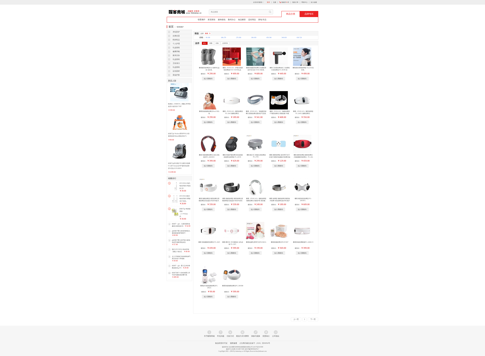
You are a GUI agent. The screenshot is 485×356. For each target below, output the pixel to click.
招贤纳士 (266, 336)
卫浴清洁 (176, 63)
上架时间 (225, 43)
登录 (268, 2)
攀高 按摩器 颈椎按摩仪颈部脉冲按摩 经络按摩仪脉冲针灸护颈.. (279, 201)
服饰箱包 (221, 20)
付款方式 (230, 336)
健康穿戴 (176, 51)
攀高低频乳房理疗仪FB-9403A (256, 242)
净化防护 (176, 32)
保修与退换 (255, 336)
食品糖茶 (242, 20)
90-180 (208, 37)
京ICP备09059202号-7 (252, 349)
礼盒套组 (176, 48)
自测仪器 (176, 36)
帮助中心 (304, 2)
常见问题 (220, 336)
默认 (204, 43)
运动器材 (176, 71)
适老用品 (252, 20)
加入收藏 (314, 2)
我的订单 (295, 2)
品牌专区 (309, 14)
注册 (274, 2)
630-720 (299, 37)
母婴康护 (201, 20)
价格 (217, 43)
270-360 (238, 37)
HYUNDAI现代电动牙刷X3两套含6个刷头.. (184, 198)
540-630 (284, 37)
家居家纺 (211, 20)
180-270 (223, 37)
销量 (210, 43)
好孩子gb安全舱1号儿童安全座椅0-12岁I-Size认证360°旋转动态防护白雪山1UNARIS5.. (179, 165)
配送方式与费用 (242, 336)
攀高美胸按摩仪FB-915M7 (279, 242)
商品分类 (290, 14)
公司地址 (275, 336)
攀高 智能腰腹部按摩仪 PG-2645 (209, 242)
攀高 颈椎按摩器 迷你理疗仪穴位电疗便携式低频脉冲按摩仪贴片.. (279, 157)
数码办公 (232, 20)
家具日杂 (176, 55)
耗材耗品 (176, 40)
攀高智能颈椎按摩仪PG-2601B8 (232, 286)
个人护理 (176, 44)
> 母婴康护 (179, 27)
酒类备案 (233, 343)
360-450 (253, 37)
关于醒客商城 (209, 336)
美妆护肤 (176, 75)
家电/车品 (262, 20)
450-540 (268, 37)
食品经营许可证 (221, 343)
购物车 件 (285, 2)
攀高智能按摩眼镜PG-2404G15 (303, 242)
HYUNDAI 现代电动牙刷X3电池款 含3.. (184, 185)
